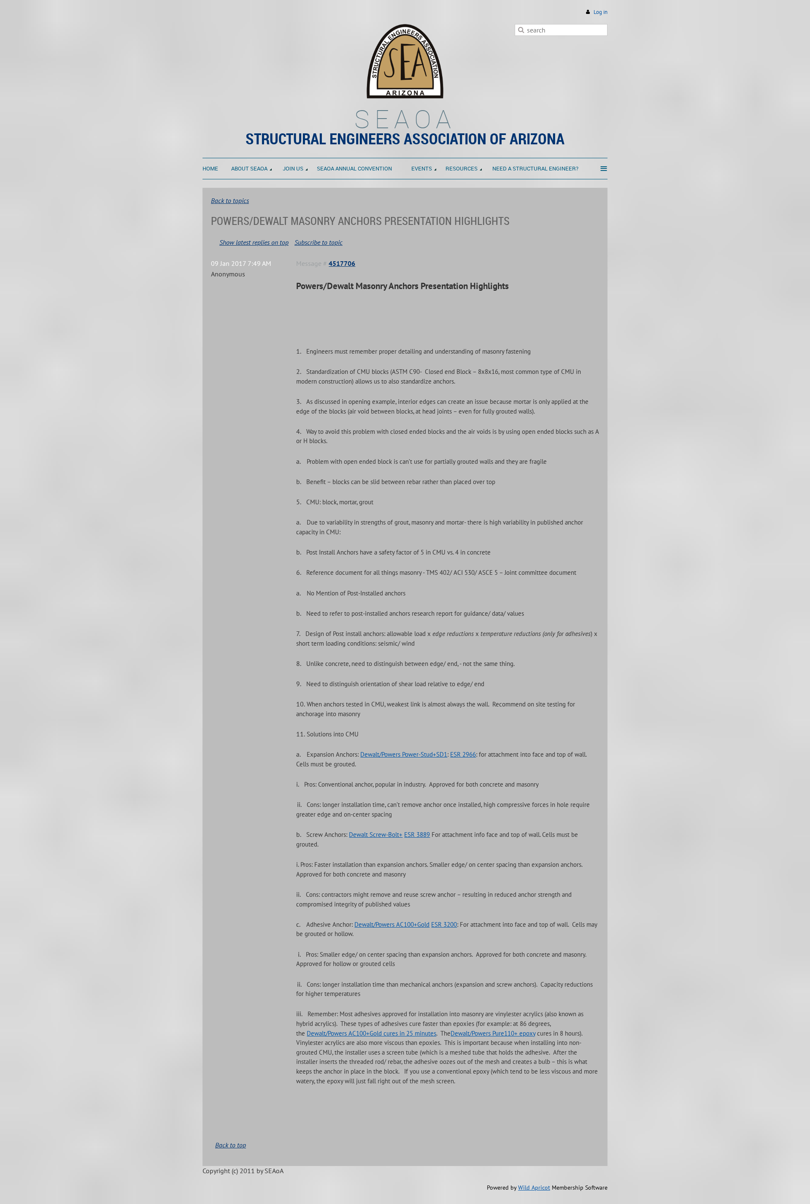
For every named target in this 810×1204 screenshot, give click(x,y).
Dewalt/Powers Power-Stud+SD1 (403, 754)
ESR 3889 (417, 835)
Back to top (230, 1145)
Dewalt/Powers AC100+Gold (391, 924)
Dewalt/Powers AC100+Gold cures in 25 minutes (371, 1033)
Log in (601, 12)
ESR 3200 (444, 924)
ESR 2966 (463, 754)
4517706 (342, 263)
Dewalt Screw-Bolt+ (375, 835)
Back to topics (230, 200)
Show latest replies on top (254, 242)
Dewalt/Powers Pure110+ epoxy (493, 1033)
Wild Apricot (534, 1187)
